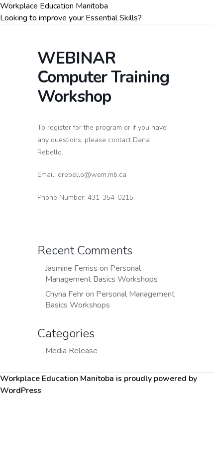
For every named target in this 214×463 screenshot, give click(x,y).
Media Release (71, 350)
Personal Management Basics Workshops (101, 274)
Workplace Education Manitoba (54, 5)
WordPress (20, 390)
